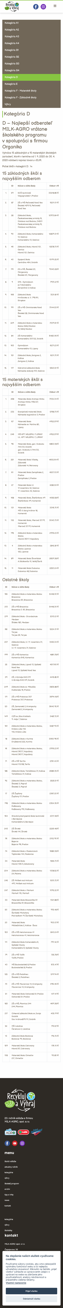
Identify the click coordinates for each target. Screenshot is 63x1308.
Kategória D (11, 77)
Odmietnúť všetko (31, 1299)
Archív (7, 1189)
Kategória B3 (12, 63)
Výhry (8, 104)
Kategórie (9, 1172)
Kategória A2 (12, 29)
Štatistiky (8, 1230)
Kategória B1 (12, 50)
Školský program (12, 1183)
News (7, 1200)
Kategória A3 (12, 36)
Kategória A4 (12, 43)
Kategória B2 (12, 56)
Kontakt (8, 1206)
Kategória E (11, 84)
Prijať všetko (31, 1291)
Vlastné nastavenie (16, 1282)
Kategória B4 (12, 70)
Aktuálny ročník (11, 1167)
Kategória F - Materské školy (20, 90)
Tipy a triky (9, 1194)
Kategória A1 (12, 23)
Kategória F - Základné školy (20, 97)
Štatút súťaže (10, 1161)
